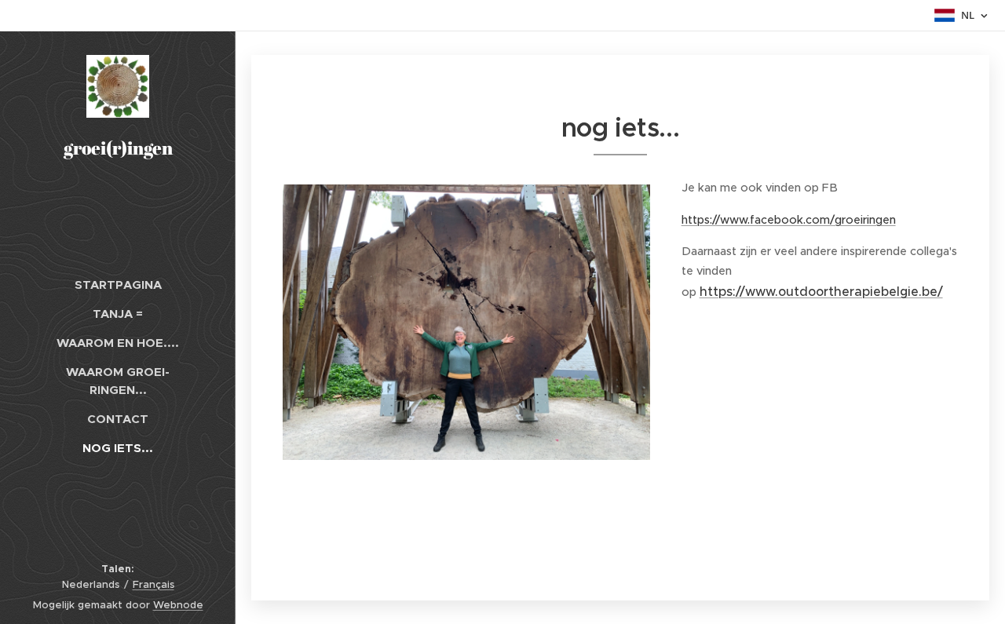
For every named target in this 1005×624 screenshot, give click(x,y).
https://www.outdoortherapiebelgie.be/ (821, 291)
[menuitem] (118, 285)
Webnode (178, 604)
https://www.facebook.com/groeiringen (789, 220)
